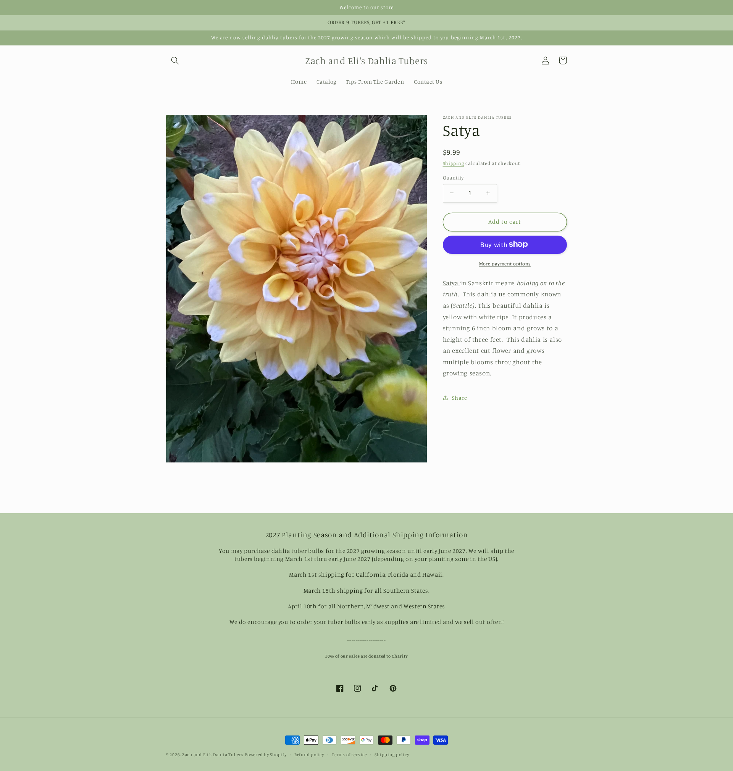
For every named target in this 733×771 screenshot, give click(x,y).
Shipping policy (392, 754)
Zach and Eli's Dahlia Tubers (213, 754)
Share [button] (459, 397)
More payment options (505, 263)
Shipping (453, 163)
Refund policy (309, 754)
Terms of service (349, 754)
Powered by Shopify (265, 754)
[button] (175, 60)
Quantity (453, 177)
